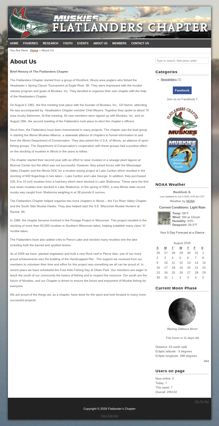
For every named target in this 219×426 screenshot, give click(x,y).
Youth (68, 43)
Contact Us (140, 43)
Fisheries (30, 43)
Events (83, 43)
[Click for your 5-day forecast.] (163, 224)
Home (14, 43)
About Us (100, 43)
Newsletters (169, 79)
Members (119, 43)
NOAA (190, 201)
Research (50, 43)
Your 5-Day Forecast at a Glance (182, 232)
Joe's (206, 360)
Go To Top (202, 401)
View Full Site (109, 415)
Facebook (182, 90)
